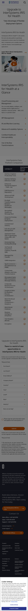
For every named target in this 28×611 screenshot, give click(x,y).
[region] (14, 594)
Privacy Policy (14, 601)
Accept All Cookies (14, 608)
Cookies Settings (14, 604)
